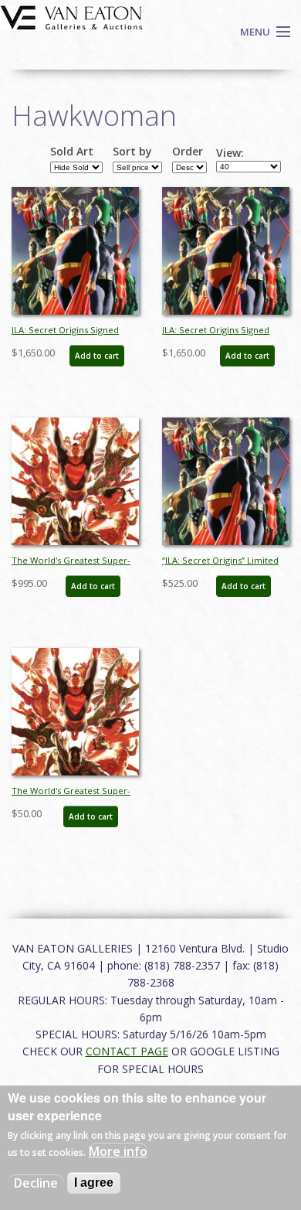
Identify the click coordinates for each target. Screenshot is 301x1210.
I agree (93, 1182)
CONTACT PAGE (127, 1051)
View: (230, 153)
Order (187, 151)
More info (118, 1151)
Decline (36, 1182)
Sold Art (71, 151)
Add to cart (97, 355)
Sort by (132, 151)
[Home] (71, 16)
